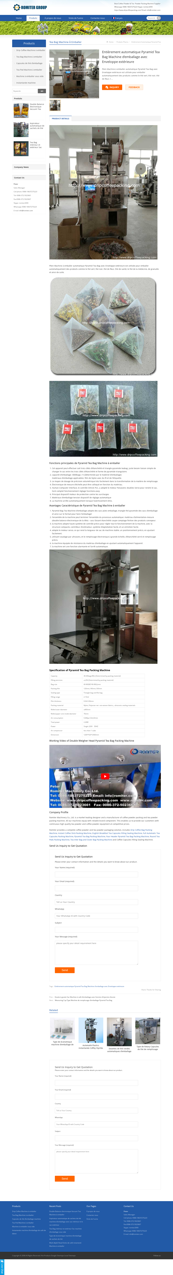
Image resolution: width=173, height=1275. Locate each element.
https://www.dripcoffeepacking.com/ (127, 10)
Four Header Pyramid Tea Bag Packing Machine (127, 836)
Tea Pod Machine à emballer (29, 69)
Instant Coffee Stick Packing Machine (74, 833)
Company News (21, 167)
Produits (33, 18)
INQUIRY (114, 87)
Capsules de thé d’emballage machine (27, 64)
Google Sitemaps (57, 1255)
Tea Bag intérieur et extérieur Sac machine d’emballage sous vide (36, 148)
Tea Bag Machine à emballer (65, 42)
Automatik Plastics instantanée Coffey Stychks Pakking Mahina (91, 1046)
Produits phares (122, 42)
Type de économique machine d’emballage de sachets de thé (62, 1043)
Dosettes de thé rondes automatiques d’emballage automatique (119, 1050)
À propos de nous (53, 18)
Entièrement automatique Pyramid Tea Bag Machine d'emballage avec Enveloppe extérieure (89, 986)
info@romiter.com (154, 10)
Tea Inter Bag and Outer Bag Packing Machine (91, 839)
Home (19, 18)
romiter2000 (148, 7)
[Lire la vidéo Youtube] (105, 776)
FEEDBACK (134, 87)
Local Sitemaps (70, 1255)
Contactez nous (98, 18)
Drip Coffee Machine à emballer (30, 50)
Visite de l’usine (76, 18)
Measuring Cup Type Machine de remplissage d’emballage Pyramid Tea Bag (83, 1000)
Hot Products (46, 1255)
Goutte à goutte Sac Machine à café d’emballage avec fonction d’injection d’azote (85, 997)
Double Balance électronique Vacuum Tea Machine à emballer (37, 109)
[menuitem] (117, 18)
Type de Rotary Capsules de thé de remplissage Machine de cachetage (148, 1048)
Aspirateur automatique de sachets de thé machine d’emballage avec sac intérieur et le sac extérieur (66, 1221)
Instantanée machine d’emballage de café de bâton (25, 83)
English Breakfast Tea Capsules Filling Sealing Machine (117, 833)
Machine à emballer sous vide (30, 76)
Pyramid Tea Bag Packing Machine (89, 836)
